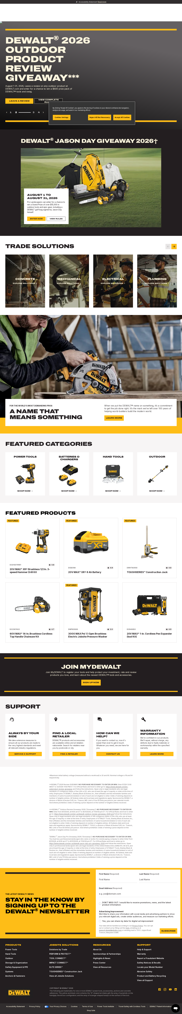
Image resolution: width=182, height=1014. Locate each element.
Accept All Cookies (122, 117)
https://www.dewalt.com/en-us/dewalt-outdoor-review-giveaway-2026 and (84, 814)
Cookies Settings (61, 117)
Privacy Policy (137, 926)
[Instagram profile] (165, 989)
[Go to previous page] (6, 112)
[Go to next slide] (174, 246)
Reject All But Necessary (100, 117)
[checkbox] (100, 904)
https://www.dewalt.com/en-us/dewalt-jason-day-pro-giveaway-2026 (77, 843)
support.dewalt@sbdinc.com (110, 930)
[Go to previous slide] (168, 246)
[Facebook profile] (159, 989)
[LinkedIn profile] (175, 989)
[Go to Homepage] (19, 992)
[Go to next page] (43, 112)
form (127, 928)
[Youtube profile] (170, 989)
